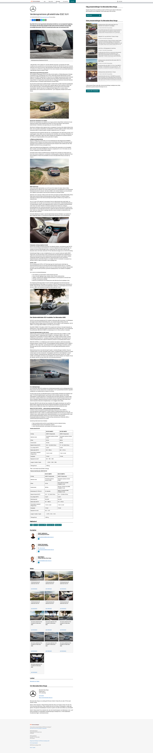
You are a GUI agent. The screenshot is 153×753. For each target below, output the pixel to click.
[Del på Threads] (39, 20)
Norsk (31, 747)
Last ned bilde (34, 588)
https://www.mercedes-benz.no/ (46, 697)
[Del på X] (37, 20)
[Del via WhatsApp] (43, 20)
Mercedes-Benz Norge (44, 17)
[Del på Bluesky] (41, 20)
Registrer (89, 15)
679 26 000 (41, 695)
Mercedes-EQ (58, 524)
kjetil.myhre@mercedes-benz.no (44, 560)
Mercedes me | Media (34, 681)
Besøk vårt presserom (92, 90)
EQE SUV (35, 524)
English (34, 747)
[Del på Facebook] (33, 20)
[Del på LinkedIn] (35, 20)
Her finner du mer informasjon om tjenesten (38, 728)
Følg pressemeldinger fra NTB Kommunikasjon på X (39, 740)
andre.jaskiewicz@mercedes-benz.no (46, 537)
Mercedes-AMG (42, 524)
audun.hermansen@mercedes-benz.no (46, 549)
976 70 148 (42, 548)
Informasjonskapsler (34, 742)
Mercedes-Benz (50, 524)
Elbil (31, 524)
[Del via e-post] (45, 20)
